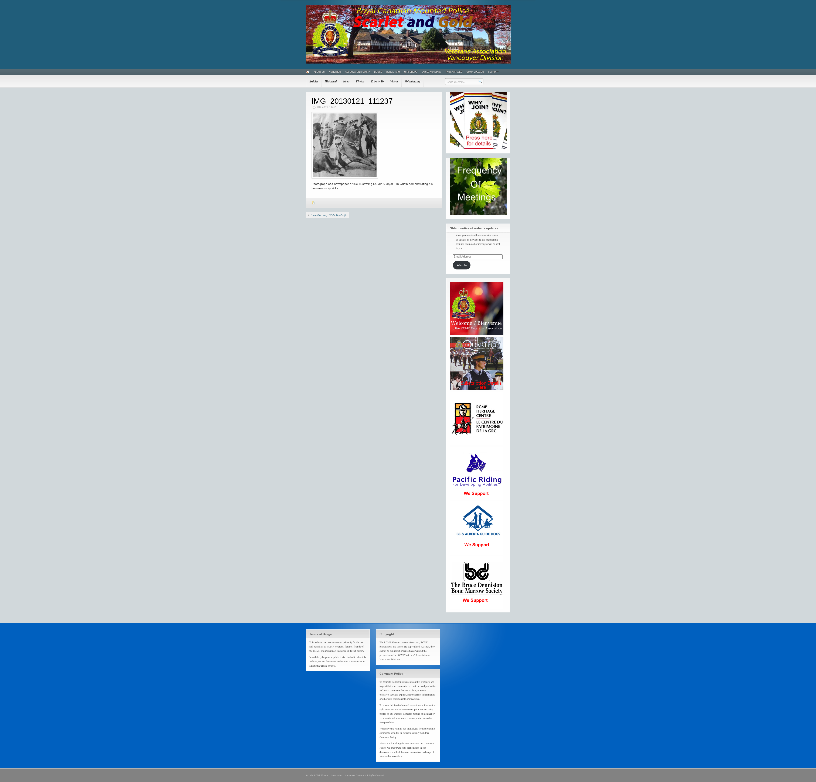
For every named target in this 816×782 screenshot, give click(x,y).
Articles (313, 81)
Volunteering (413, 81)
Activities (335, 72)
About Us (319, 72)
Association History (357, 72)
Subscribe (462, 265)
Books (378, 72)
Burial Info (393, 72)
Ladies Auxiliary (431, 72)
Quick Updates (475, 72)
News (346, 81)
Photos (360, 81)
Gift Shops (410, 72)
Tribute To (377, 81)
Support (493, 72)
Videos (394, 81)
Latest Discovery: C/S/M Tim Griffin (328, 215)
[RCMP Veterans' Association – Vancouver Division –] (408, 62)
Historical (331, 81)
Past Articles (454, 72)
